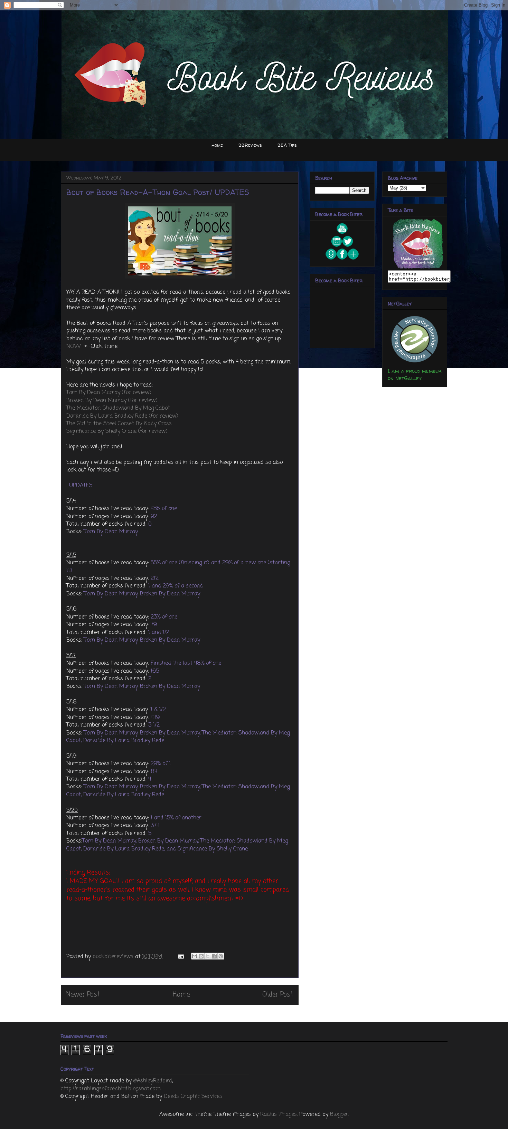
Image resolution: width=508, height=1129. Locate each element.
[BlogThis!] (201, 956)
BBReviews (250, 145)
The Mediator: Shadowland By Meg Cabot (118, 408)
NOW (74, 346)
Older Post (277, 995)
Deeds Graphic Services (193, 1096)
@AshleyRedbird (152, 1081)
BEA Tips (287, 145)
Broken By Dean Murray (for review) (112, 401)
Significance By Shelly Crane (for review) (117, 431)
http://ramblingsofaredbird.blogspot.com (110, 1089)
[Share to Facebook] (214, 956)
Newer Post (83, 995)
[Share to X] (207, 956)
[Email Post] (180, 957)
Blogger (339, 1114)
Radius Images (278, 1114)
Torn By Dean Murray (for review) (108, 393)
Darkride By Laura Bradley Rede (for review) (122, 416)
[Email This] (194, 956)
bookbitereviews (114, 957)
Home (217, 145)
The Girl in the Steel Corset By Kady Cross (119, 424)
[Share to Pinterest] (220, 956)
